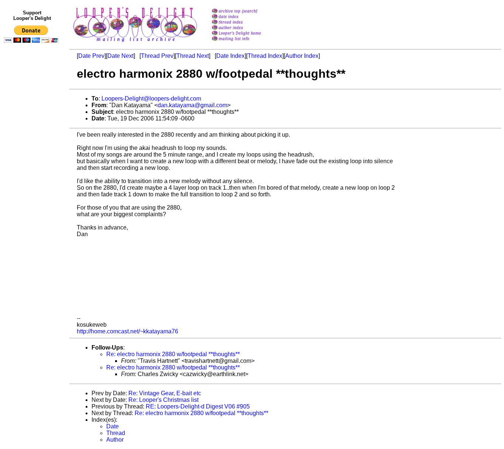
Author (115, 439)
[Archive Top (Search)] (246, 11)
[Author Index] (246, 28)
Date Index (230, 56)
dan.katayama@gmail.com (192, 105)
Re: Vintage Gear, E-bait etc (164, 393)
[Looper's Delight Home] (246, 34)
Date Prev (91, 56)
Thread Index (265, 56)
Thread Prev (157, 56)
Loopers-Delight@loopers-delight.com (151, 98)
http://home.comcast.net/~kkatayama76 (127, 331)
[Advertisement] (32, 197)
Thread (115, 433)
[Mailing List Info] (246, 43)
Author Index (301, 56)
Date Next (120, 56)
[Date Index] (246, 17)
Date (112, 426)
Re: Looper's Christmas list (163, 400)
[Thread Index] (246, 23)
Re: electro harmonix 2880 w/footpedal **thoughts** (173, 354)
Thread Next (192, 56)
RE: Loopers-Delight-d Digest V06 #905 (198, 406)
